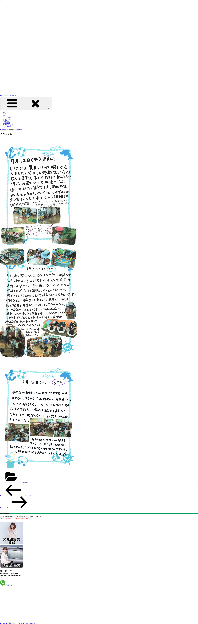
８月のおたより (8, 125)
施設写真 (6, 121)
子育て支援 (6, 123)
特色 (4, 115)
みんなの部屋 (7, 126)
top (4, 112)
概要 (4, 113)
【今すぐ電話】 (9, 585)
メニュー (49, 108)
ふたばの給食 (7, 117)
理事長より (6, 119)
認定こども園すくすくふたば (8, 95)
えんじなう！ (27, 482)
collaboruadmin (17, 129)
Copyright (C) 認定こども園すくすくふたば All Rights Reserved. (17, 623)
